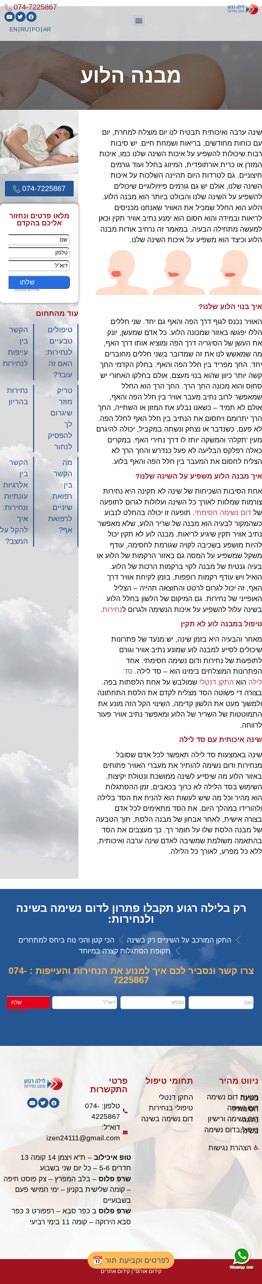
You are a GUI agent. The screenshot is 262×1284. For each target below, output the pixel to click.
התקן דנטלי (216, 682)
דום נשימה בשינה (167, 1119)
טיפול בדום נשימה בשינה (231, 1130)
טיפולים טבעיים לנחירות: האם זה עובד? (58, 352)
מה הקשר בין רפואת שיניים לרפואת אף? (60, 496)
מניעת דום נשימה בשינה (233, 1097)
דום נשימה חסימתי (223, 512)
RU (24, 29)
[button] (139, 20)
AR (47, 29)
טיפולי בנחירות (171, 1108)
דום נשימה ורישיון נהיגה (233, 1119)
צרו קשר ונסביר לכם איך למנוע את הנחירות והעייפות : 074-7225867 (131, 975)
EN (13, 29)
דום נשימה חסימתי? (243, 1108)
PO (36, 29)
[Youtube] (9, 17)
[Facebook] (31, 17)
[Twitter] (20, 17)
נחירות (112, 609)
